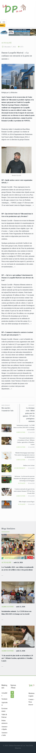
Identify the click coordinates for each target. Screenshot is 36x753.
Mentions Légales (31, 694)
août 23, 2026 (20, 607)
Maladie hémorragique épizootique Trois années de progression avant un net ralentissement (24, 455)
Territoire (4, 699)
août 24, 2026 (18, 562)
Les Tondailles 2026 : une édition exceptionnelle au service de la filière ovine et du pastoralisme (18, 568)
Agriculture (20, 432)
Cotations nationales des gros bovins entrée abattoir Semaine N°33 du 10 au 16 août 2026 (24, 491)
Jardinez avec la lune (28, 465)
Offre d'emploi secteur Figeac (26, 501)
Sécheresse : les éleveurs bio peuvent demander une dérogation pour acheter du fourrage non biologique (24, 478)
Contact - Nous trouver (31, 702)
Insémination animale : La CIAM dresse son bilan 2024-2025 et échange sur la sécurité (24, 427)
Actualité (7, 43)
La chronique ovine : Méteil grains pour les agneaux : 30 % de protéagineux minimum (28, 413)
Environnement (19, 468)
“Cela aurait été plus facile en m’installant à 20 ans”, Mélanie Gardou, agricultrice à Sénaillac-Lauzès (17, 658)
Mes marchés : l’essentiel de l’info (7, 408)
